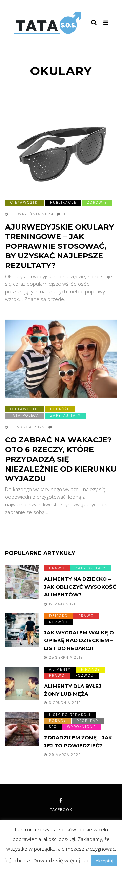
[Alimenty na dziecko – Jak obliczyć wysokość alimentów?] (22, 582)
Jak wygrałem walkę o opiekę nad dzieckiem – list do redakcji (79, 640)
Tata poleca (24, 415)
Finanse (90, 669)
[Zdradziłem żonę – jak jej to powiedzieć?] (22, 729)
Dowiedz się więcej (56, 860)
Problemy (88, 720)
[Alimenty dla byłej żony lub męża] (22, 683)
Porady (57, 720)
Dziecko (58, 615)
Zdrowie (97, 202)
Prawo (57, 568)
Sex (53, 727)
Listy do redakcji (70, 714)
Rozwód (58, 622)
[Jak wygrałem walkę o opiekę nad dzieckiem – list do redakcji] (22, 630)
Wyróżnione (81, 727)
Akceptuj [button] (104, 860)
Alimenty (59, 669)
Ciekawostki (24, 202)
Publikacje (63, 202)
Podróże (59, 409)
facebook (61, 809)
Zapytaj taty (65, 415)
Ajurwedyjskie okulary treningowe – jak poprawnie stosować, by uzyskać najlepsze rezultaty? (59, 246)
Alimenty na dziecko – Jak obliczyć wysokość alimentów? (80, 586)
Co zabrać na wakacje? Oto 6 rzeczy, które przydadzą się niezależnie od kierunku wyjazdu (61, 459)
